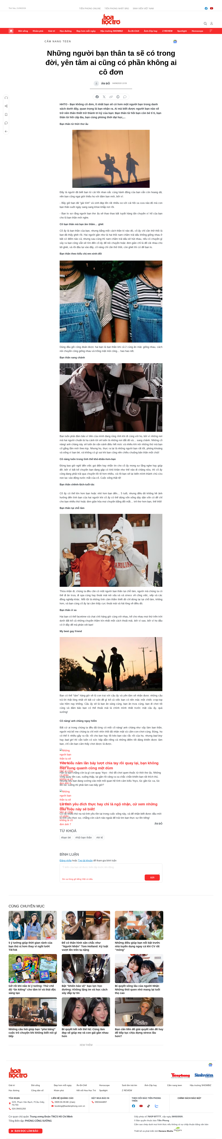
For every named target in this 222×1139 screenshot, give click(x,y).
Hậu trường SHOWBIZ (111, 31)
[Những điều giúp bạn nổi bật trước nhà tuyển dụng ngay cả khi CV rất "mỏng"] (139, 925)
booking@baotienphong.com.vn (70, 1106)
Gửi (152, 877)
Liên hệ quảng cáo (62, 1098)
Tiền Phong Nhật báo (117, 8)
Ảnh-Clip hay (150, 31)
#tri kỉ (99, 837)
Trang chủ (11, 31)
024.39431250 (19, 1108)
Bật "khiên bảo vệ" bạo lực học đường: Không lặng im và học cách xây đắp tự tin (85, 989)
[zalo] (158, 1106)
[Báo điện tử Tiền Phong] (180, 1076)
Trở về (6, 131)
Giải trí (51, 31)
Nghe (6, 98)
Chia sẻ (6, 106)
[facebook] (206, 8)
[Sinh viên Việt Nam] (204, 1076)
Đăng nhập (66, 860)
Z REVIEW (167, 31)
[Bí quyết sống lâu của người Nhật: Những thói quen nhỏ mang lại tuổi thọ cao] (139, 968)
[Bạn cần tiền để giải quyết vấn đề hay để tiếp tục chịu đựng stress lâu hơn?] (139, 1011)
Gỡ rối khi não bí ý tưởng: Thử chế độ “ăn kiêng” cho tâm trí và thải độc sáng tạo (32, 989)
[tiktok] (150, 1106)
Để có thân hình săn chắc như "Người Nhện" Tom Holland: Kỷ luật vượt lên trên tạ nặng (85, 946)
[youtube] (211, 8)
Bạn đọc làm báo (26, 1131)
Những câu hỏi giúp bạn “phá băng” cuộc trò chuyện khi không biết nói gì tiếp (33, 1033)
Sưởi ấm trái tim (129, 1085)
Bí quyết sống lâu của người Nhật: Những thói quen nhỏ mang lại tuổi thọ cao (137, 989)
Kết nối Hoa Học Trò (86, 1090)
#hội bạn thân (83, 837)
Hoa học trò (18, 1073)
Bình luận (6, 123)
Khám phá (38, 31)
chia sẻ (97, 97)
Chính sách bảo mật (189, 1098)
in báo (118, 97)
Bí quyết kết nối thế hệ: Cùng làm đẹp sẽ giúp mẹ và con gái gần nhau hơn (85, 1033)
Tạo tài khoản (85, 860)
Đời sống (23, 31)
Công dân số (37, 1090)
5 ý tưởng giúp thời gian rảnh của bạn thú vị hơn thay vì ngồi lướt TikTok (30, 946)
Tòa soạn (14, 1098)
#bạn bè (66, 837)
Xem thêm (211, 31)
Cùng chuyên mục (27, 906)
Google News (175, 41)
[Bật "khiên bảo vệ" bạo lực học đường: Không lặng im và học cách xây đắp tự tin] (86, 968)
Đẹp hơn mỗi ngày (86, 31)
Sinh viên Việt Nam (143, 8)
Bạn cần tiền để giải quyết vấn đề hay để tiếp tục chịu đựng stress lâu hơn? (139, 1033)
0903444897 (101, 1102)
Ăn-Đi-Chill (133, 31)
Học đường (66, 31)
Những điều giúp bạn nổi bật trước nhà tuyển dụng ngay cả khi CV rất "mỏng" (137, 946)
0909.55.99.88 (62, 1102)
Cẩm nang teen (58, 41)
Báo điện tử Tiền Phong (111, 19)
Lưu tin (6, 115)
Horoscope (197, 31)
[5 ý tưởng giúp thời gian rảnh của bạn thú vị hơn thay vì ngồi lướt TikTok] (33, 925)
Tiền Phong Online (90, 8)
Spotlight (182, 31)
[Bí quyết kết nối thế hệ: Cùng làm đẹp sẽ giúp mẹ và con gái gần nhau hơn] (86, 1011)
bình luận (125, 97)
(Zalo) (72, 1102)
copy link (111, 97)
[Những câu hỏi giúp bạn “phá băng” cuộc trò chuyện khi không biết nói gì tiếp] (33, 1011)
